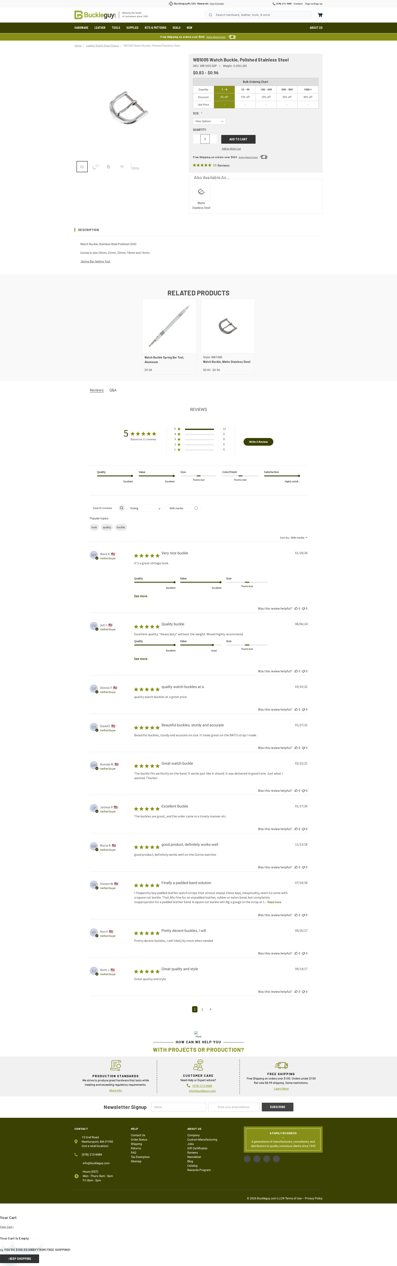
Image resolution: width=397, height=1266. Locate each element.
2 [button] (202, 1009)
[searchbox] (104, 508)
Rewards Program (199, 1170)
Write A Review (258, 442)
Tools (116, 27)
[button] (198, 229)
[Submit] (210, 15)
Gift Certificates (197, 1148)
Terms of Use (293, 1198)
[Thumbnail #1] (95, 166)
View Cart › (7, 1227)
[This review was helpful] (296, 608)
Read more (274, 902)
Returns (136, 1148)
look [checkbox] (94, 527)
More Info (115, 1090)
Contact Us (138, 1135)
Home (95, 15)
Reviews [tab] (97, 390)
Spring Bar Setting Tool (95, 261)
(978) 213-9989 (283, 3)
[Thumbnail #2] (108, 166)
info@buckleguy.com (202, 1091)
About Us (316, 27)
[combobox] (258, 15)
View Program (216, 3)
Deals (177, 27)
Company (193, 1135)
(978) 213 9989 (202, 1086)
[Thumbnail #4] (135, 166)
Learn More (281, 1088)
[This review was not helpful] (303, 608)
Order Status (139, 1139)
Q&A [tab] (113, 390)
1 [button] (195, 1009)
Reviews (192, 1152)
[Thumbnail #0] (82, 166)
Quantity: (200, 129)
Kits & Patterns (155, 27)
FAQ (133, 1152)
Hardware (81, 27)
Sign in (309, 3)
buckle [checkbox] (121, 527)
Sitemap (136, 1161)
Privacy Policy (314, 1198)
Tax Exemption (140, 1157)
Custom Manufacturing (202, 1139)
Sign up (318, 3)
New (189, 27)
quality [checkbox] (107, 527)
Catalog (192, 1165)
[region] (129, 166)
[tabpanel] (169, 337)
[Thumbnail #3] (122, 166)
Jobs (190, 1144)
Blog (190, 1161)
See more (140, 596)
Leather (99, 27)
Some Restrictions (216, 37)
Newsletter (194, 1157)
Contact (298, 3)
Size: (196, 113)
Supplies (132, 27)
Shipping (136, 1144)
